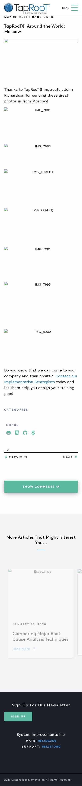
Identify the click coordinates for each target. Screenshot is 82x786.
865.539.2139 (47, 740)
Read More (24, 649)
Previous (18, 457)
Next (68, 456)
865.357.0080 (51, 746)
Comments (38, 486)
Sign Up (18, 716)
